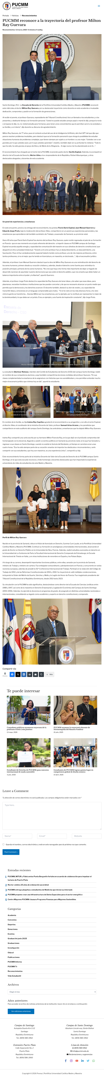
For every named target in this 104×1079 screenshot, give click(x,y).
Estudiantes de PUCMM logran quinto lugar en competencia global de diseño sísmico (73, 771)
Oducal (11, 953)
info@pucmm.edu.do (80, 1051)
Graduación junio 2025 (17, 938)
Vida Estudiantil (14, 976)
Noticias (15, 16)
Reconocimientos (29, 16)
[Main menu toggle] (99, 6)
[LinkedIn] (23, 674)
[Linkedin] (82, 1060)
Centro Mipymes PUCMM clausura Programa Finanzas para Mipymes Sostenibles (42, 899)
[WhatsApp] (93, 1060)
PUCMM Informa (15, 962)
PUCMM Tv (12, 966)
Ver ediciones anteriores (21, 1011)
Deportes (11, 925)
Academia (12, 915)
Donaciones (13, 929)
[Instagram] (71, 1060)
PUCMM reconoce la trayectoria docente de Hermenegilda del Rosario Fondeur (72, 728)
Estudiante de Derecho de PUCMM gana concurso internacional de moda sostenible (28, 771)
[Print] (29, 674)
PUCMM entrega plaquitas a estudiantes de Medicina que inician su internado (40, 890)
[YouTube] (76, 1060)
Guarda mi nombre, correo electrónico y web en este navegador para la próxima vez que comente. (46, 844)
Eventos (11, 934)
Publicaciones (14, 957)
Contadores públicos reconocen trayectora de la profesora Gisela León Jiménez (26, 728)
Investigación (13, 948)
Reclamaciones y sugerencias (80, 1054)
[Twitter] (18, 674)
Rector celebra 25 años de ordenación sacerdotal (28, 885)
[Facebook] (12, 674)
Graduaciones (13, 943)
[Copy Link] (41, 674)
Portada (6, 16)
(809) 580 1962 (80, 1048)
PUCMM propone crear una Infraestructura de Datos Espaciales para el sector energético (45, 895)
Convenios (12, 920)
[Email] (35, 674)
